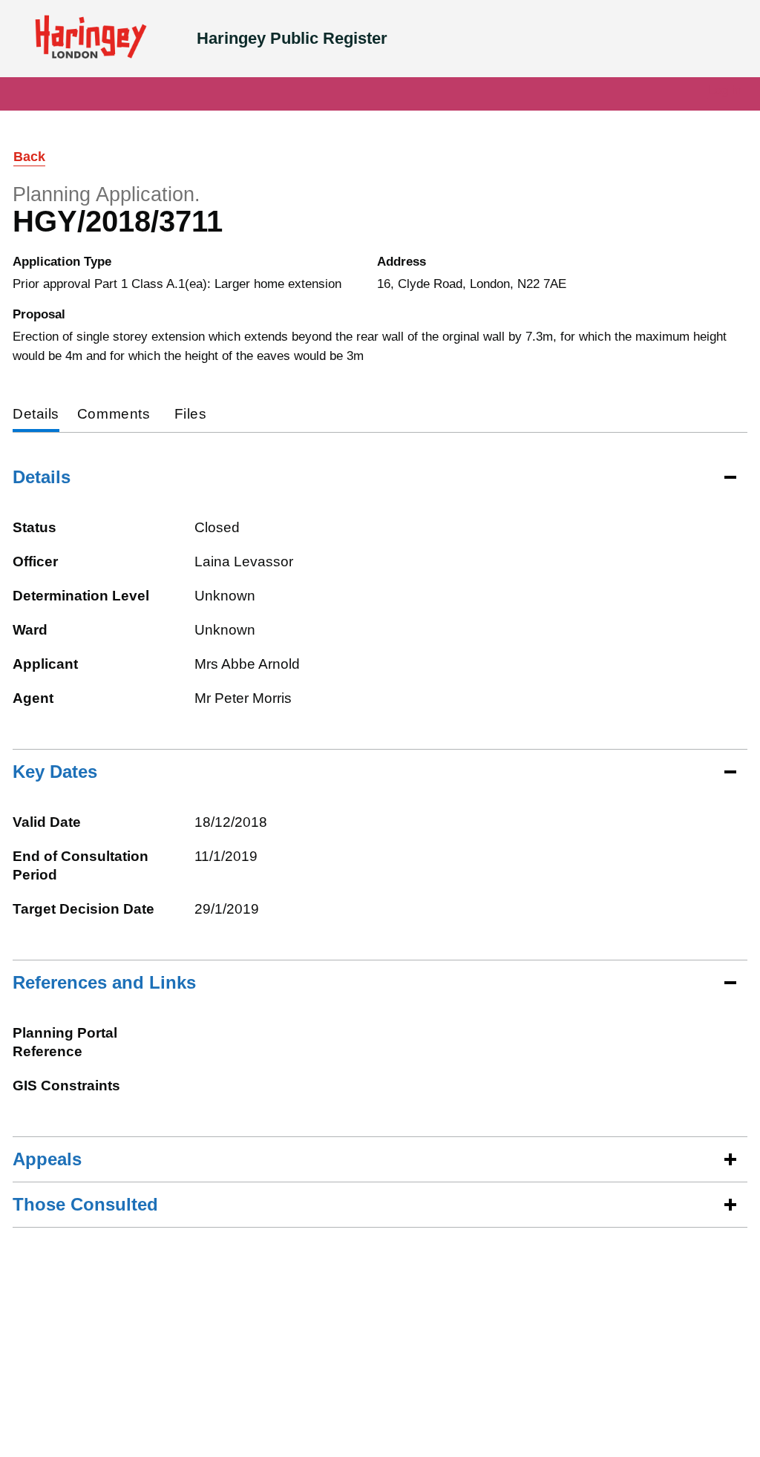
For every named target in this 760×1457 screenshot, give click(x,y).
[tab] (36, 415)
